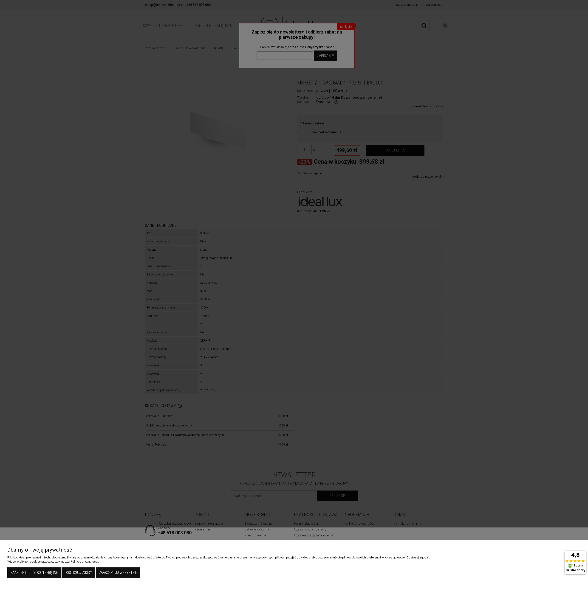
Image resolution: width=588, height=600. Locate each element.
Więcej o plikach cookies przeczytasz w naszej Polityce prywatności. (53, 561)
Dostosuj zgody (78, 572)
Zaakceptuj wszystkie (118, 572)
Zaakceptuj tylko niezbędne (34, 572)
